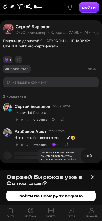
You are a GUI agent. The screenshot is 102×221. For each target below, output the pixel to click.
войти (89, 7)
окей (88, 155)
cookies (71, 159)
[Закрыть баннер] (92, 177)
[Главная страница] (22, 7)
